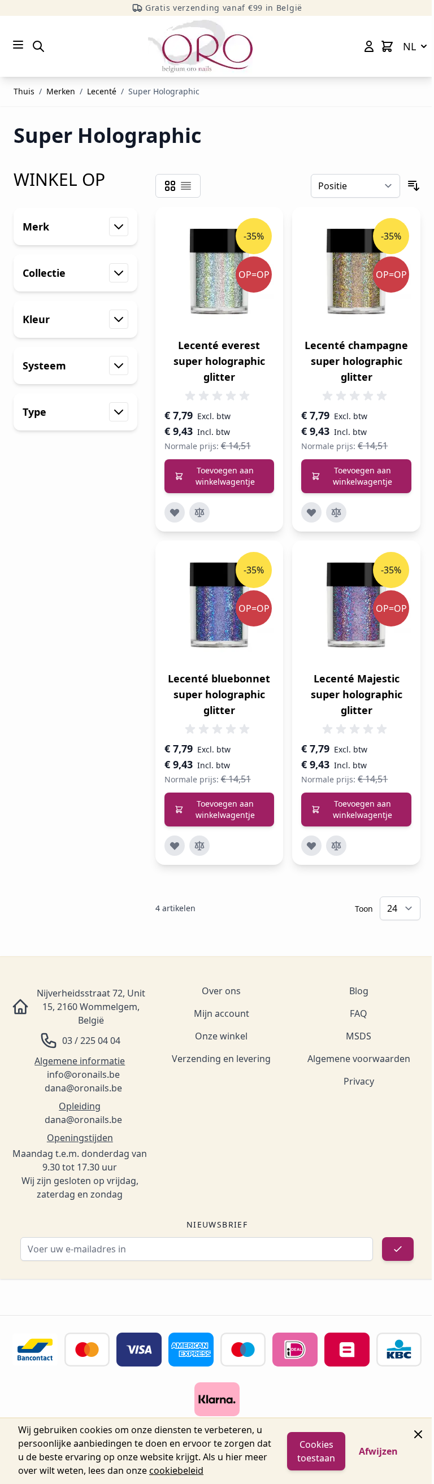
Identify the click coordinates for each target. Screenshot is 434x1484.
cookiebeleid (176, 1470)
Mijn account (221, 1013)
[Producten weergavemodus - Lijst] (186, 186)
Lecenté (101, 91)
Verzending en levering (221, 1058)
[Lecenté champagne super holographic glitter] (356, 271)
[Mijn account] (369, 46)
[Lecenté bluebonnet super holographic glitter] (219, 605)
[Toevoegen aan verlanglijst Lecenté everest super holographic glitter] (174, 512)
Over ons (221, 991)
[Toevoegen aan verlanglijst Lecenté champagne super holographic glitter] (311, 512)
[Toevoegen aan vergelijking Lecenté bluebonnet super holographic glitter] (199, 845)
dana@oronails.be (83, 1088)
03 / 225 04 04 (91, 1040)
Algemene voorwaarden (358, 1058)
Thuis (24, 91)
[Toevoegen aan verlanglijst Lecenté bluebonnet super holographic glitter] (174, 845)
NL (409, 46)
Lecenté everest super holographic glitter (219, 361)
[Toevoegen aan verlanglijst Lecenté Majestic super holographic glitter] (311, 845)
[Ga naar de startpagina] (200, 46)
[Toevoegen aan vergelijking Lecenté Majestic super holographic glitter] (336, 845)
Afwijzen (378, 1451)
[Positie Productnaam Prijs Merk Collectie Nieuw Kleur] (355, 186)
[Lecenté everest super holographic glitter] (219, 271)
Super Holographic (163, 91)
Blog (358, 991)
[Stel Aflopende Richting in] (413, 186)
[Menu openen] (18, 44)
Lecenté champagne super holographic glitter (356, 361)
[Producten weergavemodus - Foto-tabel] (170, 186)
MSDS (358, 1036)
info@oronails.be (83, 1074)
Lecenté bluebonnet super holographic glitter (219, 694)
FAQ (358, 1013)
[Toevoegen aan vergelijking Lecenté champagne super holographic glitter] (336, 512)
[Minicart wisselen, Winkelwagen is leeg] (387, 46)
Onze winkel (221, 1036)
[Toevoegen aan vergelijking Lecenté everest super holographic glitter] (199, 512)
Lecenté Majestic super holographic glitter (356, 694)
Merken (60, 91)
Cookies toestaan (316, 1451)
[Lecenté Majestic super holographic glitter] (356, 605)
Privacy (359, 1081)
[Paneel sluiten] (418, 1434)
